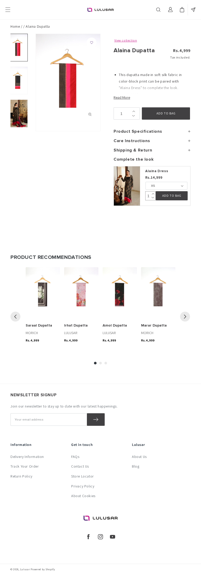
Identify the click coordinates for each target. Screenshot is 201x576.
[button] (159, 9)
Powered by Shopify (43, 569)
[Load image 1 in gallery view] (18, 47)
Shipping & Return (133, 150)
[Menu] (8, 9)
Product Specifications (138, 131)
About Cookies (83, 495)
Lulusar (25, 569)
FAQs (75, 456)
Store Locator (82, 476)
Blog (135, 466)
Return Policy (21, 476)
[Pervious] (15, 317)
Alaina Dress (156, 171)
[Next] (185, 317)
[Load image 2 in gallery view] (18, 80)
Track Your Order (24, 466)
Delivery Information (27, 456)
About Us (139, 456)
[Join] (96, 419)
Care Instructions (132, 140)
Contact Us (80, 466)
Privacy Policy (82, 486)
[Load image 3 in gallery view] (18, 113)
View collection (125, 40)
